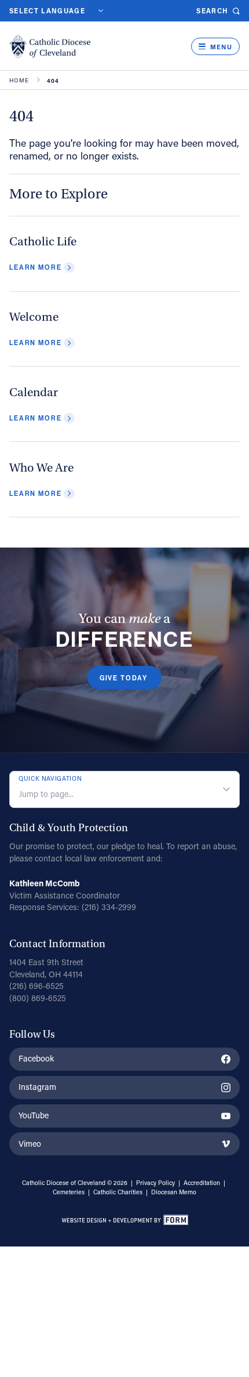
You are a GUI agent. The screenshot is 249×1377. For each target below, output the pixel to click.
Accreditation (202, 1183)
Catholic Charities (117, 1192)
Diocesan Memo (173, 1192)
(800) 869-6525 (37, 997)
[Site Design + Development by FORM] (124, 1222)
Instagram (37, 1086)
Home (19, 81)
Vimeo (30, 1143)
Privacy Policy (155, 1183)
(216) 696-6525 (36, 985)
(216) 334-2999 (109, 906)
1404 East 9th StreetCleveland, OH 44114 (46, 968)
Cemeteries (69, 1192)
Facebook (36, 1058)
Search (212, 10)
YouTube (34, 1115)
